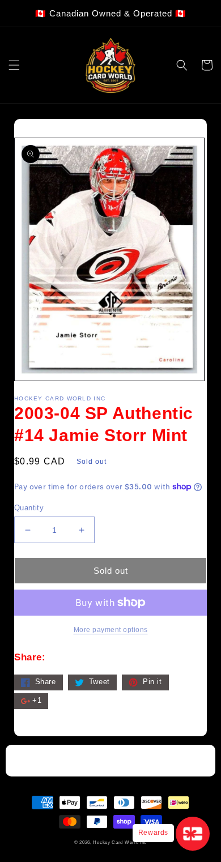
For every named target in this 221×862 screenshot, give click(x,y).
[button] (14, 65)
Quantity (29, 507)
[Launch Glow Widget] (193, 834)
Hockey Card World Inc (120, 842)
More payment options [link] (111, 630)
